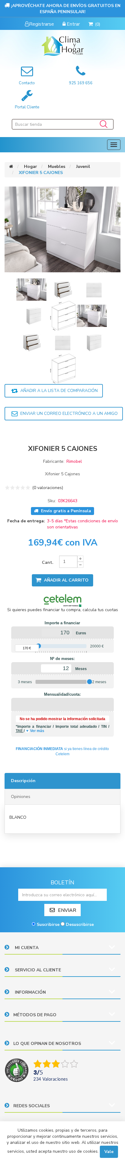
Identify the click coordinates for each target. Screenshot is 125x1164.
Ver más (37, 731)
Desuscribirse (80, 924)
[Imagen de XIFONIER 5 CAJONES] (32, 289)
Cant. (47, 562)
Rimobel (74, 461)
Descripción (23, 781)
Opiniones (20, 797)
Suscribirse (48, 924)
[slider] (38, 646)
